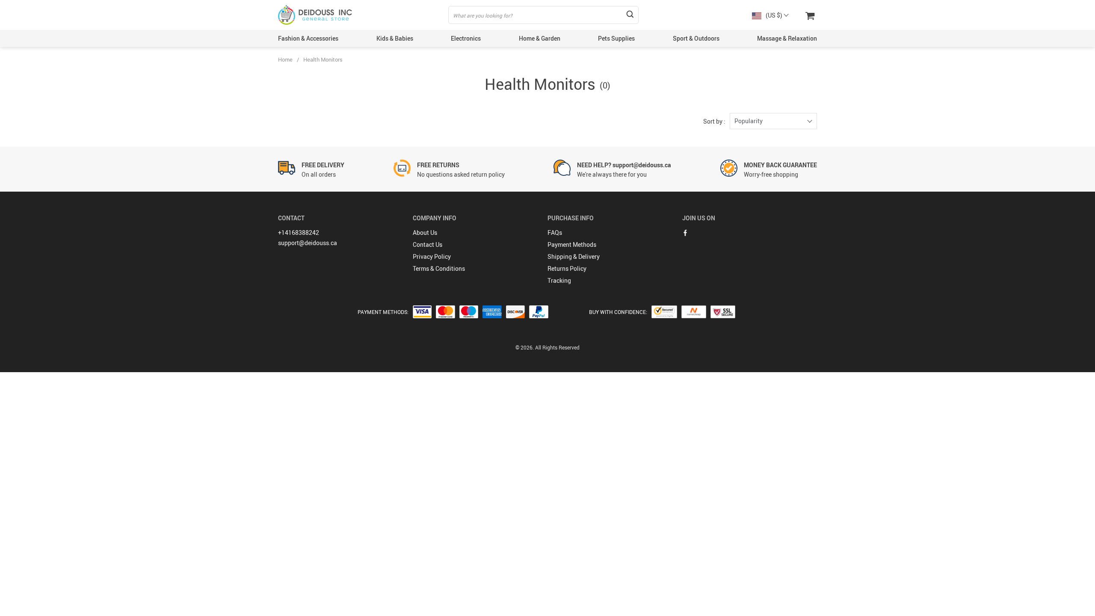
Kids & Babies (394, 38)
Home (285, 59)
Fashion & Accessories (308, 38)
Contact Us (427, 244)
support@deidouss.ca (307, 243)
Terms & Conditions (439, 268)
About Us (425, 232)
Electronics (466, 38)
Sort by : (714, 121)
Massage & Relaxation (787, 38)
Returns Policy (567, 268)
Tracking (559, 280)
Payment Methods (572, 244)
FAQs (555, 232)
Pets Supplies (616, 38)
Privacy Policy (432, 256)
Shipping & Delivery (574, 256)
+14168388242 (298, 232)
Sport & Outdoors (696, 38)
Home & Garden (539, 38)
